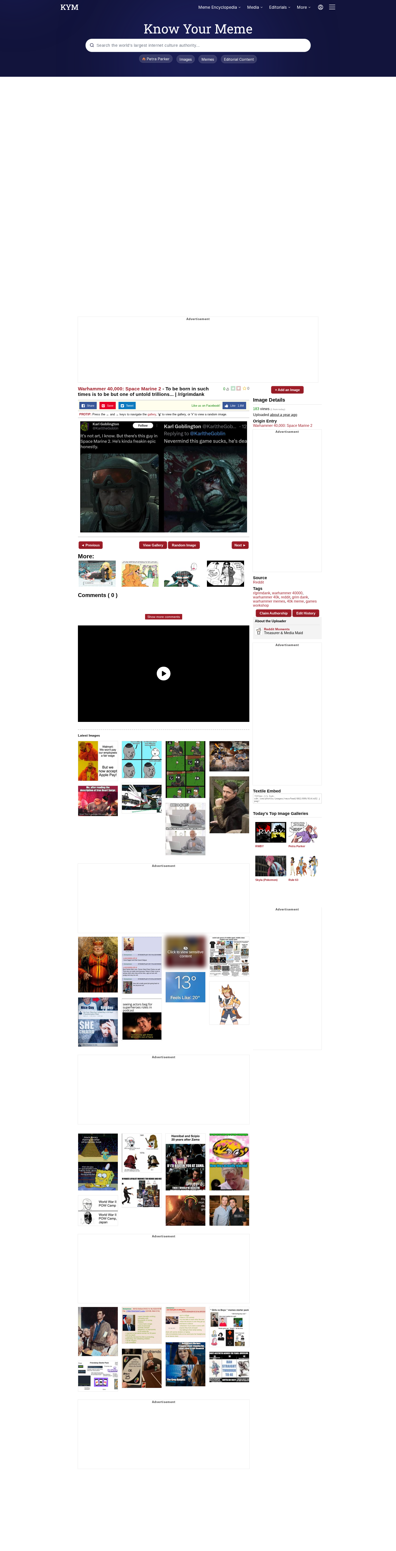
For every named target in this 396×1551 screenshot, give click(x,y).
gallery (152, 414)
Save (109, 405)
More (302, 7)
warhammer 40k (266, 597)
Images (185, 59)
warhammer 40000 (287, 593)
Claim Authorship (274, 613)
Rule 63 (293, 880)
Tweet (128, 405)
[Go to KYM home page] (69, 8)
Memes (207, 59)
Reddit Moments (277, 629)
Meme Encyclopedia (217, 7)
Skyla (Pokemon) (266, 880)
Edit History (305, 613)
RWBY (259, 846)
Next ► (240, 545)
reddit (285, 597)
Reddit (258, 582)
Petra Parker (297, 846)
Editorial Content (239, 59)
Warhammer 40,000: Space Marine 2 (119, 388)
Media (253, 7)
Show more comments (163, 617)
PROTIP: (85, 414)
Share (89, 405)
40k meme (295, 601)
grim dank (300, 597)
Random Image (184, 545)
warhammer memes (269, 601)
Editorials (278, 7)
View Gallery (153, 545)
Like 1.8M (236, 405)
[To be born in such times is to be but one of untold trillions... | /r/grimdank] (163, 476)
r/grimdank (261, 593)
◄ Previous (90, 545)
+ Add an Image (287, 390)
